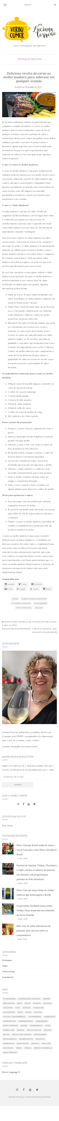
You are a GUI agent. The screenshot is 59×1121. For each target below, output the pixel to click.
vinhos (27, 1048)
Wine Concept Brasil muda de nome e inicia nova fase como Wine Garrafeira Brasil (36, 850)
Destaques (24, 59)
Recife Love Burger (21, 1035)
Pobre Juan (8, 1030)
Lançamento (8, 977)
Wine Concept (10, 1052)
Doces (28, 1012)
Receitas (36, 59)
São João (46, 1043)
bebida (46, 999)
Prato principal (24, 608)
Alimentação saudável (29, 999)
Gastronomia (40, 603)
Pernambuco (36, 1026)
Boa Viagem (8, 1003)
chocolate (38, 1008)
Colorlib (28, 1097)
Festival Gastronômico (14, 1017)
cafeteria (8, 1008)
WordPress (46, 1097)
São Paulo (8, 1048)
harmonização (26, 1021)
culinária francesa (21, 603)
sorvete (35, 1043)
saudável (40, 1039)
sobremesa (8, 1043)
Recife (6, 1035)
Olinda (24, 1026)
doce (20, 1012)
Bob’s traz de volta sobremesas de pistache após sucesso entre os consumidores (33, 930)
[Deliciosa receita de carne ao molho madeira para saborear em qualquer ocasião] (28, 104)
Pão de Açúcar (34, 1030)
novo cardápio (10, 1026)
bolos (28, 1003)
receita (38, 608)
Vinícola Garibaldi (43, 1048)
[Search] (55, 5)
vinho (19, 1048)
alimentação (9, 999)
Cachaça (47, 1003)
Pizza (47, 1026)
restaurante (40, 1035)
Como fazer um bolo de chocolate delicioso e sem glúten (29, 623)
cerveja (27, 1008)
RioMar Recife (26, 1039)
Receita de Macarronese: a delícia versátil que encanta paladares (29, 630)
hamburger (49, 1017)
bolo (19, 1003)
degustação (9, 1012)
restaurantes (9, 1039)
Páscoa (20, 1030)
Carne (15, 599)
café (17, 1008)
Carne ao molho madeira (34, 599)
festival (38, 1012)
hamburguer (9, 1021)
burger (37, 1003)
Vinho (5, 966)
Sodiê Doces (22, 1043)
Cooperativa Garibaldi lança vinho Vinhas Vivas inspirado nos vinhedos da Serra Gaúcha (35, 910)
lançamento (42, 1021)
